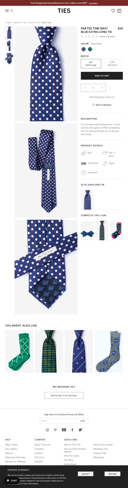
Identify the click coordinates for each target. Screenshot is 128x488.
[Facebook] (72, 430)
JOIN (82, 420)
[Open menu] (7, 9)
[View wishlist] (113, 10)
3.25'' (112, 63)
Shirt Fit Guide (71, 455)
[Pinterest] (55, 430)
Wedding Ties (101, 448)
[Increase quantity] (102, 88)
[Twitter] (80, 430)
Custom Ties (100, 453)
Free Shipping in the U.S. (102, 97)
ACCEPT (85, 474)
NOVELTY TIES (20, 22)
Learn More (93, 3)
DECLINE (112, 474)
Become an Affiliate (15, 461)
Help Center (11, 444)
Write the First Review (64, 395)
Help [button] (8, 439)
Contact (38, 453)
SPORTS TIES (34, 22)
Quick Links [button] (71, 439)
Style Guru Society (103, 444)
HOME (9, 22)
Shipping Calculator (15, 457)
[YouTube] (64, 430)
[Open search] (12, 10)
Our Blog (68, 460)
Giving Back (70, 464)
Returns (9, 453)
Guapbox (39, 448)
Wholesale (99, 457)
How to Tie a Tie (72, 444)
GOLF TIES (46, 22)
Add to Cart (102, 75)
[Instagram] (47, 430)
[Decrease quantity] (85, 88)
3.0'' (91, 63)
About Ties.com (42, 444)
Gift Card (39, 457)
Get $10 (38, 461)
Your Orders (11, 448)
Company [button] (39, 439)
